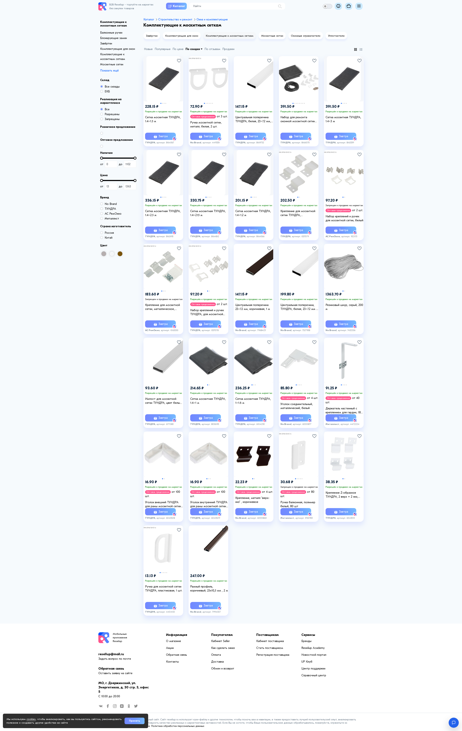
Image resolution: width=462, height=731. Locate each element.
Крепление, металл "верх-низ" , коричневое (252, 500)
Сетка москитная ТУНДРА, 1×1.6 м (253, 400)
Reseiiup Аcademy (313, 648)
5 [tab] (210, 103)
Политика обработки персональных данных (177, 726)
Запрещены (112, 119)
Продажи (228, 49)
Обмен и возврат (222, 668)
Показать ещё (109, 70)
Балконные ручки (111, 32)
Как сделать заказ (223, 648)
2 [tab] (162, 103)
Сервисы (308, 635)
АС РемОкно (113, 213)
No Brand (111, 204)
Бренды (306, 641)
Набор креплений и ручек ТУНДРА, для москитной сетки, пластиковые (207, 312)
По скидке (193, 49)
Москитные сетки (111, 64)
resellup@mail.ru (111, 654)
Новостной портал (313, 654)
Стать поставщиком (269, 648)
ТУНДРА (110, 208)
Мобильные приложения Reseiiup (120, 637)
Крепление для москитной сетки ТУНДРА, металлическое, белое (297, 213)
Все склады (112, 86)
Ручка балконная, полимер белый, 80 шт (297, 504)
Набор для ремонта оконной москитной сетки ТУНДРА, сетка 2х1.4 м (297, 119)
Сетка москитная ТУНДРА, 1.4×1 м (208, 400)
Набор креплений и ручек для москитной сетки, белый (344, 218)
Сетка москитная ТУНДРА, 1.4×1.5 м (163, 119)
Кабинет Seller (220, 641)
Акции (170, 648)
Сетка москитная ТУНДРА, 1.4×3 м (343, 119)
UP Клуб (306, 661)
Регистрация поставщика (272, 654)
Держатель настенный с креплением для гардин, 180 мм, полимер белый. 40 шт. (344, 410)
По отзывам (212, 49)
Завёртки (106, 43)
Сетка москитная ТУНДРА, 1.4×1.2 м (253, 213)
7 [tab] (302, 103)
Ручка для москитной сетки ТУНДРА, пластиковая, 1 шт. (163, 588)
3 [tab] (164, 103)
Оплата (216, 654)
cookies (31, 719)
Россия (109, 232)
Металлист (112, 218)
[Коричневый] (120, 253)
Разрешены (112, 114)
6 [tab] (212, 103)
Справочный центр (313, 675)
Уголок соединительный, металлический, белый (296, 406)
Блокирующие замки (113, 38)
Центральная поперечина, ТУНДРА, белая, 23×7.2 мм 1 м (298, 307)
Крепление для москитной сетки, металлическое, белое (162, 307)
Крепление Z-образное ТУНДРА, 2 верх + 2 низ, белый (342, 495)
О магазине (173, 641)
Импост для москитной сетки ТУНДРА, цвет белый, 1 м (163, 401)
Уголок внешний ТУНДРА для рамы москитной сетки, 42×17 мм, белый (163, 504)
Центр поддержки (313, 668)
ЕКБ (107, 91)
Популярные (163, 49)
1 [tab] (160, 103)
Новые (148, 49)
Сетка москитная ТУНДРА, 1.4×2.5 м (163, 213)
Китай (108, 237)
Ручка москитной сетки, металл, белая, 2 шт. (206, 124)
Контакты (172, 661)
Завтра (163, 136)
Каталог (179, 6)
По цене (178, 49)
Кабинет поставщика (270, 641)
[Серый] (103, 253)
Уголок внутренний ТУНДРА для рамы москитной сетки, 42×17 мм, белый (208, 504)
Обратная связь (111, 669)
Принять (134, 720)
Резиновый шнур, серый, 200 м (344, 307)
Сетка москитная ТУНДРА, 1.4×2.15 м (208, 213)
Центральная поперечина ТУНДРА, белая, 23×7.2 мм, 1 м (254, 119)
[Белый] (112, 253)
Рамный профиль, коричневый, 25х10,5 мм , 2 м (209, 588)
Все (107, 109)
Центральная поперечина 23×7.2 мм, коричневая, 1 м (252, 307)
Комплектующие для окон (117, 49)
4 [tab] (165, 103)
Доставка (217, 661)
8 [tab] (304, 103)
